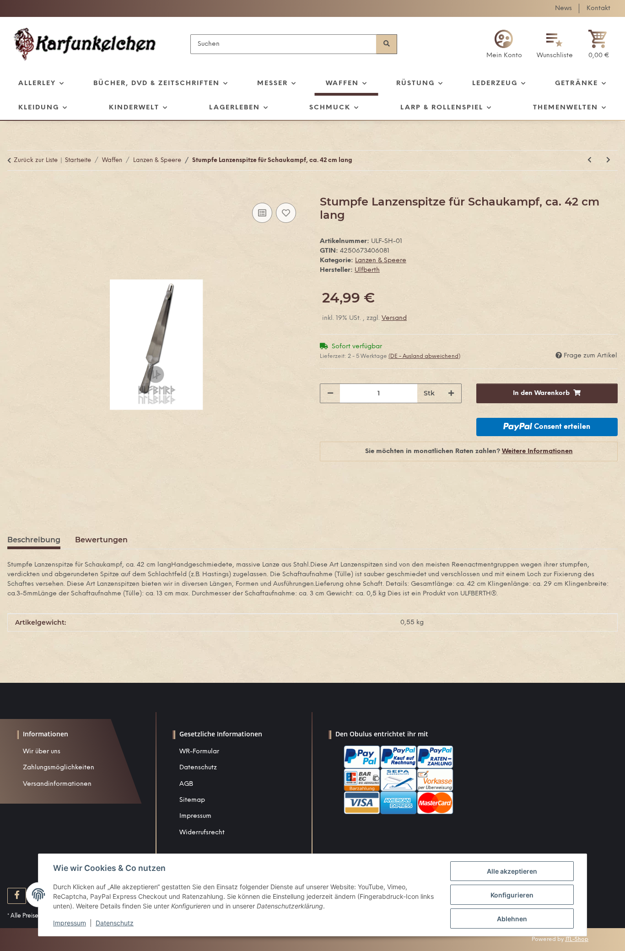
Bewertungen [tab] (101, 539)
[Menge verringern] (330, 393)
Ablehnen (512, 919)
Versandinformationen (57, 784)
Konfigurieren (511, 895)
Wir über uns (41, 751)
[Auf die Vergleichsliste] (262, 213)
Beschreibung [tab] (33, 539)
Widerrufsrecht (202, 832)
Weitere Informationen (537, 451)
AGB (186, 784)
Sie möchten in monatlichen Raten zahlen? (469, 451)
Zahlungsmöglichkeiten (58, 767)
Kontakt (598, 8)
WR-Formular (199, 751)
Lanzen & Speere (380, 260)
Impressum (195, 816)
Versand (394, 318)
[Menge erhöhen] (451, 393)
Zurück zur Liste (36, 160)
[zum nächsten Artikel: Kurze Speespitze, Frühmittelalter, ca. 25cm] (608, 160)
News (563, 8)
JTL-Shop (576, 939)
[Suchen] (386, 44)
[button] (504, 44)
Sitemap (192, 800)
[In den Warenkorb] (14, 190)
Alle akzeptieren (512, 871)
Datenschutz (198, 767)
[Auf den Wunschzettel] (286, 213)
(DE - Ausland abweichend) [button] (424, 356)
